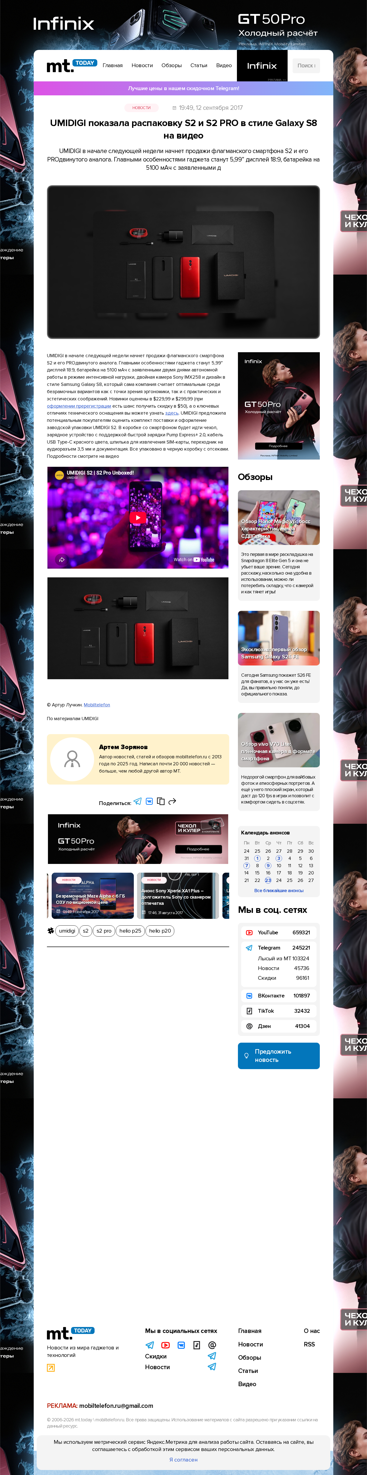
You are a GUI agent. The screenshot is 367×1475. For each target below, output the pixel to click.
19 (300, 873)
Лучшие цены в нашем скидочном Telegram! (183, 88)
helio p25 (130, 930)
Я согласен (184, 1459)
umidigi (67, 930)
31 (246, 858)
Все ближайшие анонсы (278, 891)
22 (257, 880)
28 (289, 851)
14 (246, 873)
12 (300, 866)
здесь (172, 413)
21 (246, 880)
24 (246, 851)
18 (290, 873)
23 (268, 880)
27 (279, 851)
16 (268, 873)
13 (311, 866)
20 (311, 873)
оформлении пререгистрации (79, 406)
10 (279, 866)
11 (289, 866)
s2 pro (104, 930)
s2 (86, 930)
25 (257, 851)
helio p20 (160, 930)
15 (257, 873)
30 (311, 851)
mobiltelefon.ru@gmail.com (116, 1406)
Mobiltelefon (97, 705)
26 (268, 851)
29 (300, 851)
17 (279, 873)
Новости (141, 107)
